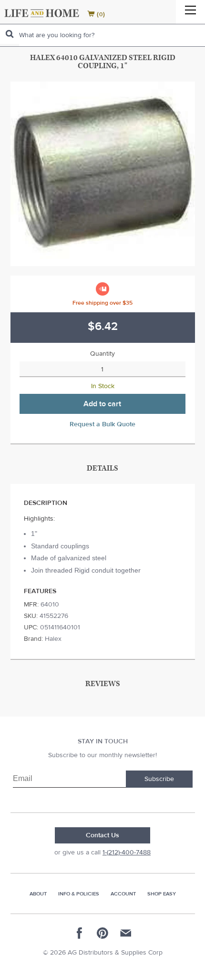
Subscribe (159, 779)
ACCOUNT (123, 893)
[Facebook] (79, 933)
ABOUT (38, 893)
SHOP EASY (161, 893)
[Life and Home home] (41, 13)
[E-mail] (125, 933)
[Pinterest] (102, 933)
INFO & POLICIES (78, 893)
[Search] (9, 34)
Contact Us (102, 835)
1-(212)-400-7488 (126, 852)
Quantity (102, 353)
